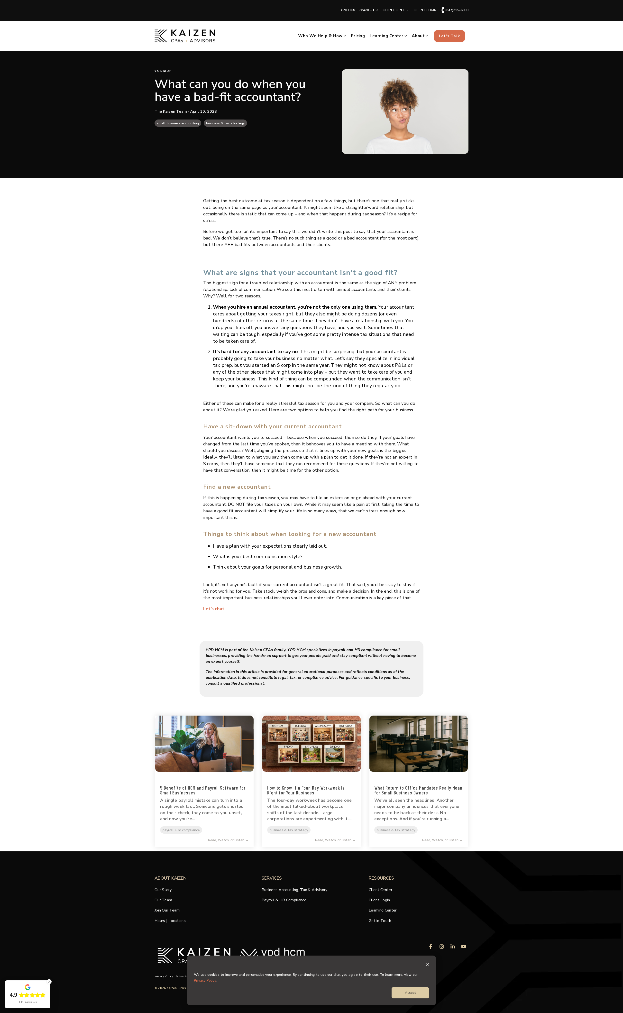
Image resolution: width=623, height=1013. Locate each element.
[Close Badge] (49, 981)
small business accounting (178, 123)
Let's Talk (449, 36)
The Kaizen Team (171, 111)
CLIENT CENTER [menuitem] (396, 10)
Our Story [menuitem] (163, 890)
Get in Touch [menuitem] (380, 920)
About (418, 36)
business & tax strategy (225, 123)
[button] (431, 946)
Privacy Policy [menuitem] (164, 976)
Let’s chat (213, 609)
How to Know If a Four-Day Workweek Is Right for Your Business (306, 790)
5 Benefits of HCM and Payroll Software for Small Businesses (203, 790)
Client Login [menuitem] (379, 900)
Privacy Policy (205, 980)
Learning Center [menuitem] (383, 910)
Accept (410, 992)
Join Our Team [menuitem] (167, 910)
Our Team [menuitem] (163, 900)
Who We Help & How (320, 36)
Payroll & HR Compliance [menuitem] (284, 900)
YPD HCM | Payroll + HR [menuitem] (359, 10)
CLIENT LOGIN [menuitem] (425, 10)
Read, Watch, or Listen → (228, 840)
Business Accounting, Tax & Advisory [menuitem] (295, 890)
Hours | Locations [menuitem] (170, 920)
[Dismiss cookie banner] (427, 965)
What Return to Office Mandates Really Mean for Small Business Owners (418, 790)
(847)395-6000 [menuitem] (454, 10)
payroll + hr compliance (181, 830)
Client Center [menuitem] (380, 890)
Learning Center (386, 36)
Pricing (358, 36)
